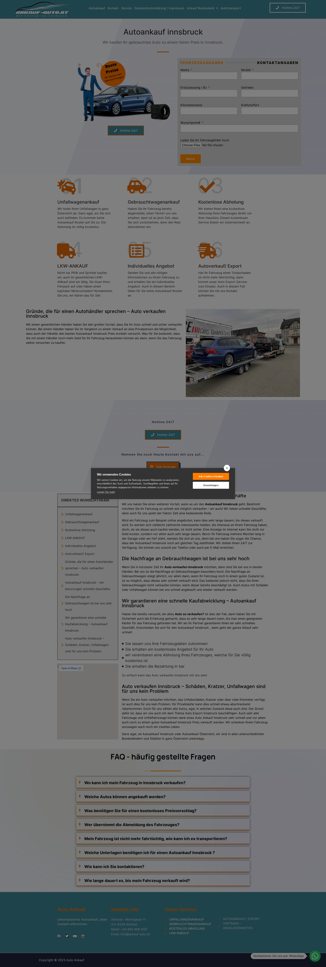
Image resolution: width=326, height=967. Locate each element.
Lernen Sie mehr (106, 492)
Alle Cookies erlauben (211, 476)
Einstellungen (210, 485)
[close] (227, 468)
